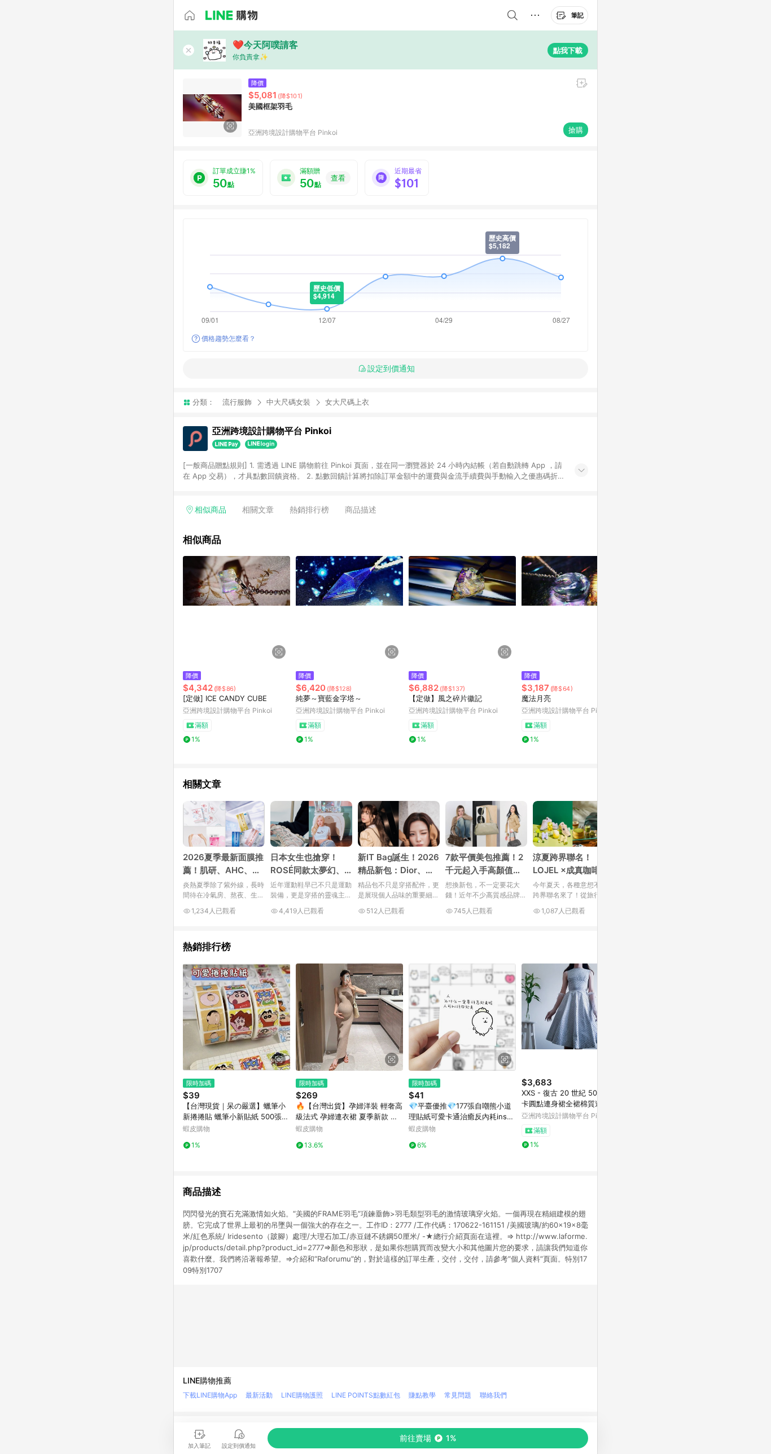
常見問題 (457, 1395)
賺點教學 (422, 1395)
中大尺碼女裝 (288, 401)
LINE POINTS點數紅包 (365, 1395)
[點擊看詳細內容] (236, 609)
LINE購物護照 (302, 1395)
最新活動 (259, 1395)
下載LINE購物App (210, 1395)
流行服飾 (237, 401)
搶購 (575, 129)
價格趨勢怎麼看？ (228, 338)
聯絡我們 (493, 1395)
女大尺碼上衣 (347, 402)
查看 (338, 177)
